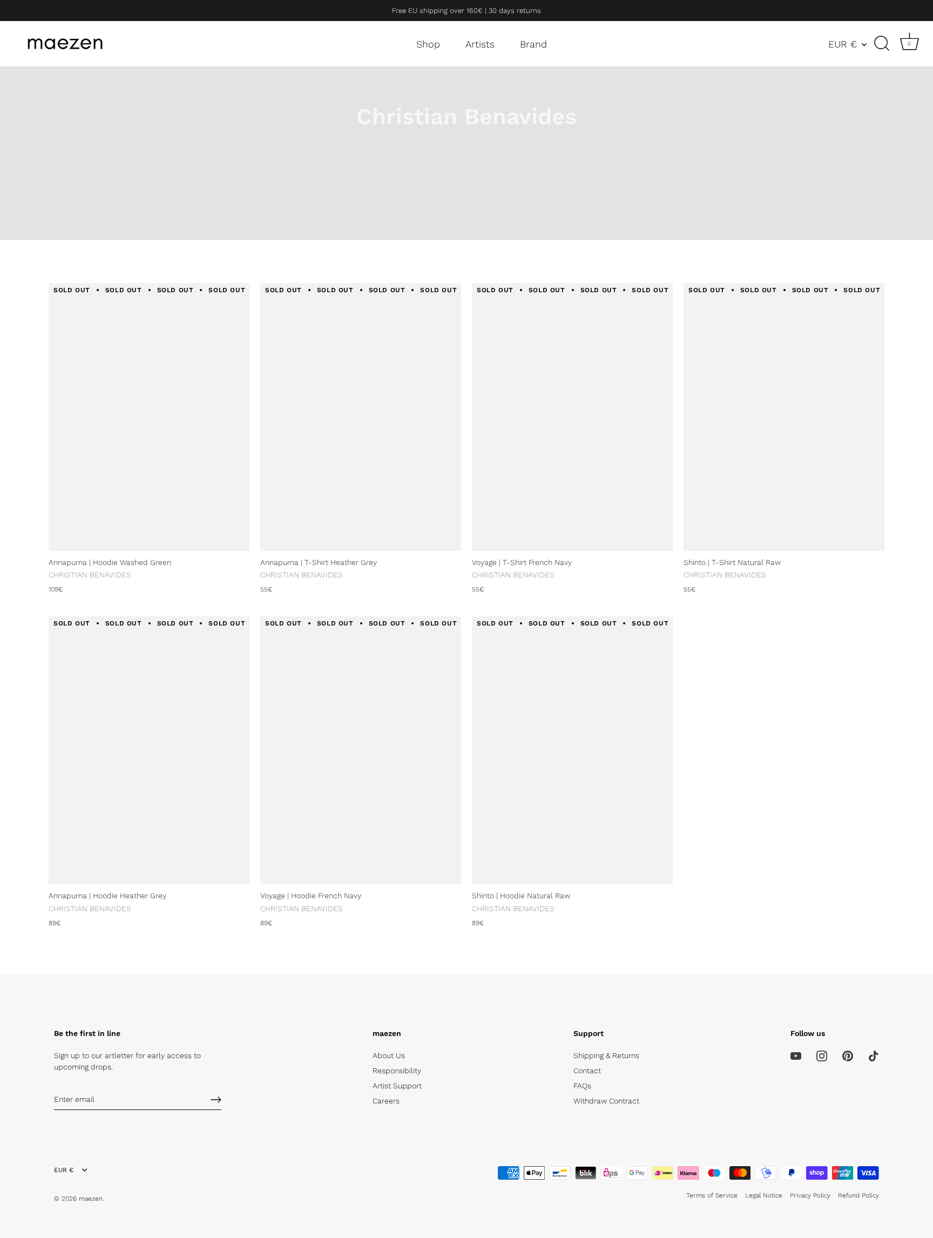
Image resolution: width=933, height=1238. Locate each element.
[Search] (882, 44)
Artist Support (397, 1085)
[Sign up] (216, 1099)
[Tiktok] (873, 1055)
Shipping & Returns (606, 1055)
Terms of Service (712, 1195)
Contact (587, 1070)
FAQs (582, 1085)
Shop (428, 44)
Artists (480, 44)
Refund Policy (858, 1195)
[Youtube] (795, 1055)
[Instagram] (821, 1055)
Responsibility (397, 1070)
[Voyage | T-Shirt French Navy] (572, 417)
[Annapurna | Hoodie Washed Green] (149, 417)
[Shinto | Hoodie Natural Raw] (572, 750)
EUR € (842, 44)
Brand (533, 44)
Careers (386, 1100)
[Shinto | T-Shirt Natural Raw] (784, 417)
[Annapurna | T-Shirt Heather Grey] (360, 417)
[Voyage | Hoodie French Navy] (360, 750)
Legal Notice (763, 1195)
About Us (389, 1055)
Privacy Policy (810, 1195)
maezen (91, 1198)
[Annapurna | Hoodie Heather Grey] (149, 750)
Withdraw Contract (606, 1100)
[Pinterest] (847, 1055)
